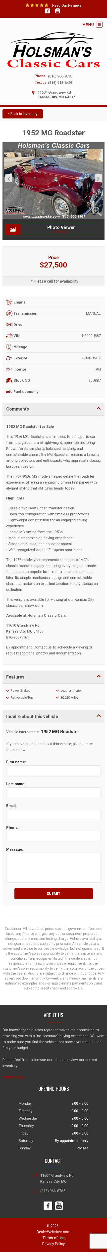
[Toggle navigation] (93, 24)
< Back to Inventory (23, 114)
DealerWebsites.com (53, 1232)
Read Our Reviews (67, 5)
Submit (53, 894)
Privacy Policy (53, 1244)
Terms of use (54, 1238)
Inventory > (14, 1077)
